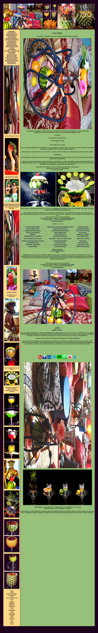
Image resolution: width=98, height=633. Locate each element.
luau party (64, 236)
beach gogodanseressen (60, 232)
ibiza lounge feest (11, 61)
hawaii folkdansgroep (83, 236)
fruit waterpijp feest (12, 35)
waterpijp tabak (12, 37)
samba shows (58, 332)
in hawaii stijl (63, 228)
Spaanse (28, 332)
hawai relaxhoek (11, 43)
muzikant (54, 330)
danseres (60, 330)
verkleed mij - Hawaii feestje (33, 244)
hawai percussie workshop (83, 230)
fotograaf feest (83, 240)
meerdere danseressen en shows (12, 204)
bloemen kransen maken (83, 246)
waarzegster (56, 228)
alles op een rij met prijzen (60, 244)
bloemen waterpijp (12, 55)
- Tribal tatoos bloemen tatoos (63, 238)
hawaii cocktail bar (12, 292)
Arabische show (49, 332)
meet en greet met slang (32, 232)
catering (79, 238)
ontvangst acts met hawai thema (30, 240)
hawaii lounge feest (12, 42)
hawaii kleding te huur (33, 242)
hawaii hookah (12, 49)
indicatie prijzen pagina (68, 218)
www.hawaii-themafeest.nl (57, 250)
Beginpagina (11, 31)
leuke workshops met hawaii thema (33, 238)
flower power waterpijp (12, 57)
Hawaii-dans (64, 208)
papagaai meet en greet (83, 244)
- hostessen (41, 240)
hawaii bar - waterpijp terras (11, 50)
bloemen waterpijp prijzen (12, 60)
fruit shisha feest (12, 32)
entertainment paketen (60, 246)
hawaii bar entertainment (11, 39)
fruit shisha (12, 53)
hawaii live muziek (83, 226)
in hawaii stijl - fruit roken (67, 226)
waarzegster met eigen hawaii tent (60, 230)
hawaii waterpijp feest (11, 38)
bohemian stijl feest (12, 59)
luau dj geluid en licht (60, 234)
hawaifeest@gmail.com (57, 221)
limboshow (33, 234)
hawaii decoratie (57, 236)
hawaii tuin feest (12, 63)
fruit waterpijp (12, 52)
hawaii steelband (33, 246)
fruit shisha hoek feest (11, 45)
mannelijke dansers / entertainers (32, 236)
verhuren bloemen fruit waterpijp (12, 47)
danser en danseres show (32, 228)
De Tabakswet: (57, 154)
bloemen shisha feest (12, 34)
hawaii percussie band (83, 228)
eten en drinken (85, 238)
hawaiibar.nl (76, 338)
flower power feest (11, 56)
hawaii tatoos (52, 238)
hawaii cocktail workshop (60, 240)
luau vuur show (83, 232)
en (39, 232)
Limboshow (57, 208)
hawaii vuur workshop (83, 234)
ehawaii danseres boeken (11, 177)
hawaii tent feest (12, 41)
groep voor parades (83, 242)
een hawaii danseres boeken (33, 226)
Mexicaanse (34, 332)
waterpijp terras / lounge (53, 226)
